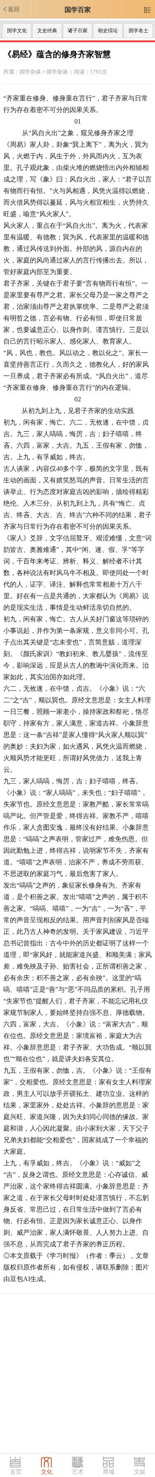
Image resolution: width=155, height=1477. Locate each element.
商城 (108, 1472)
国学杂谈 (30, 72)
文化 (46, 1472)
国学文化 (17, 30)
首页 (15, 1472)
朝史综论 (108, 30)
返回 (10, 9)
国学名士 (138, 30)
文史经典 (47, 30)
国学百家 (77, 9)
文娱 (139, 1472)
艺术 (77, 1472)
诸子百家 (78, 30)
